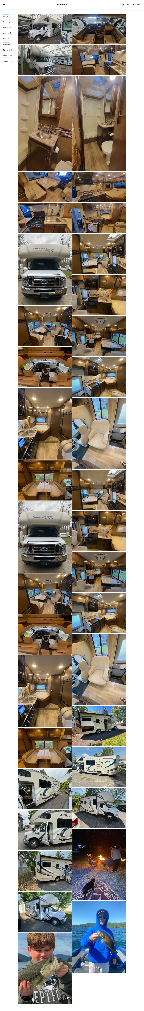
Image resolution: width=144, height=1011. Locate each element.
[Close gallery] (4, 4)
